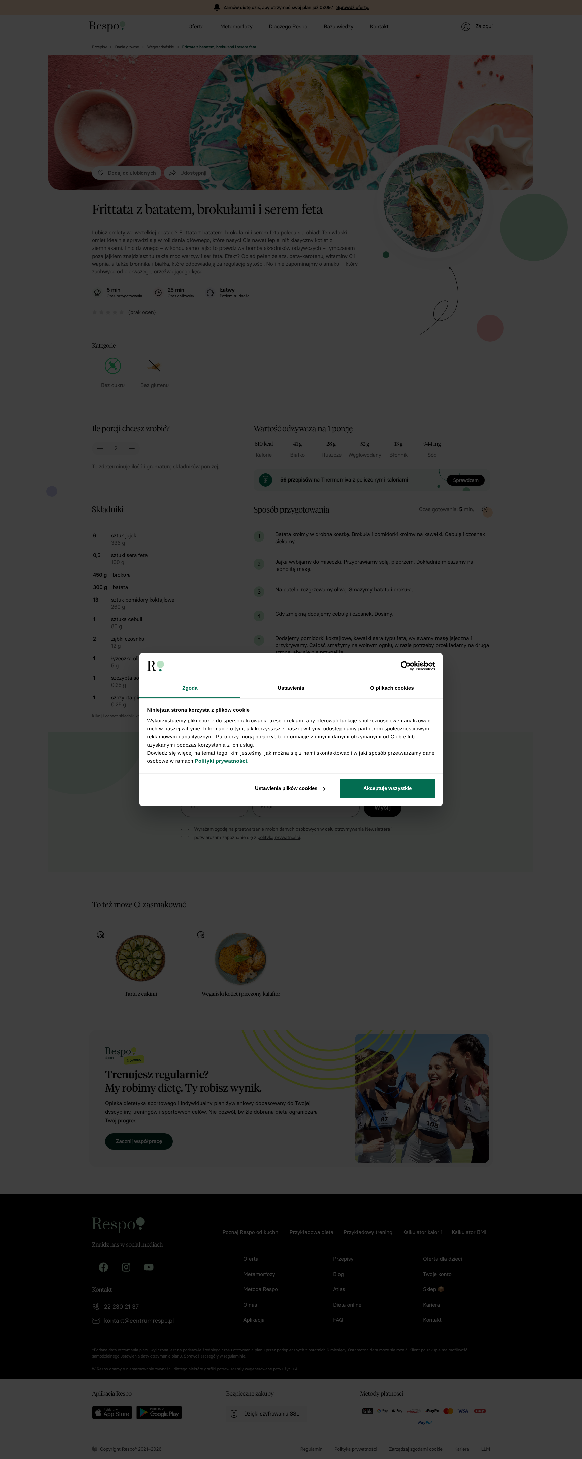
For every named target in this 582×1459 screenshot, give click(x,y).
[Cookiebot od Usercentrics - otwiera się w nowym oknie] (405, 666)
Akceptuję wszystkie (387, 788)
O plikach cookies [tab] (392, 688)
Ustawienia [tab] (291, 688)
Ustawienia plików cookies (286, 788)
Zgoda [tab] (190, 688)
